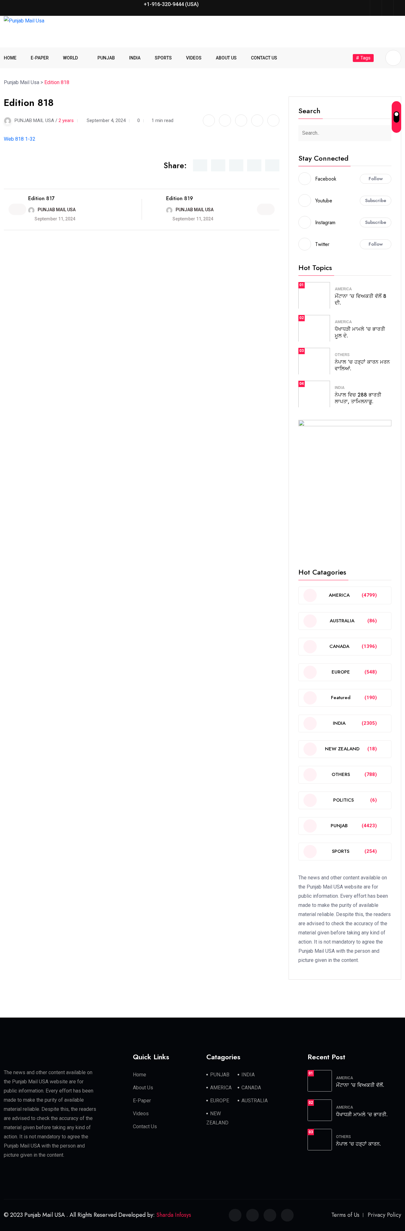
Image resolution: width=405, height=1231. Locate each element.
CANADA (251, 1088)
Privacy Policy (384, 1215)
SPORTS (163, 57)
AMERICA (343, 289)
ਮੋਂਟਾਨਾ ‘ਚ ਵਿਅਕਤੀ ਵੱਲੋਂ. (360, 1085)
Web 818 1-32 (19, 139)
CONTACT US (264, 57)
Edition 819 (179, 198)
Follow (376, 178)
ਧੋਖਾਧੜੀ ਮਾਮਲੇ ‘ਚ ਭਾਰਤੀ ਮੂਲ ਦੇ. (360, 332)
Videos (141, 1114)
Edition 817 (41, 198)
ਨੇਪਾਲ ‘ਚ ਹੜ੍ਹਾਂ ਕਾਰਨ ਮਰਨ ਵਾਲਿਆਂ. (362, 365)
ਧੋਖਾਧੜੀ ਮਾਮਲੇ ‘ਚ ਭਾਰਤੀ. (362, 1114)
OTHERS (342, 355)
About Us (143, 1088)
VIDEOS (194, 57)
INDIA (134, 57)
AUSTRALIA (254, 1101)
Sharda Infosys (173, 1215)
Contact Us (145, 1126)
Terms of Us (345, 1215)
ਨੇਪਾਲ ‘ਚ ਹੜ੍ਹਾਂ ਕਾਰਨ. (358, 1144)
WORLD (70, 57)
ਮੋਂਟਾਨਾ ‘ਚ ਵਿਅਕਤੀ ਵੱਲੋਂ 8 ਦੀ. (360, 299)
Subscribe (375, 200)
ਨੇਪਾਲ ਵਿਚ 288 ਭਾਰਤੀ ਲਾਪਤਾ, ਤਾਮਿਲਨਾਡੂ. (358, 398)
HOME (10, 57)
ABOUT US (226, 57)
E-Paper (142, 1101)
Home (139, 1075)
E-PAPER (40, 57)
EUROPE (219, 1101)
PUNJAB (106, 57)
